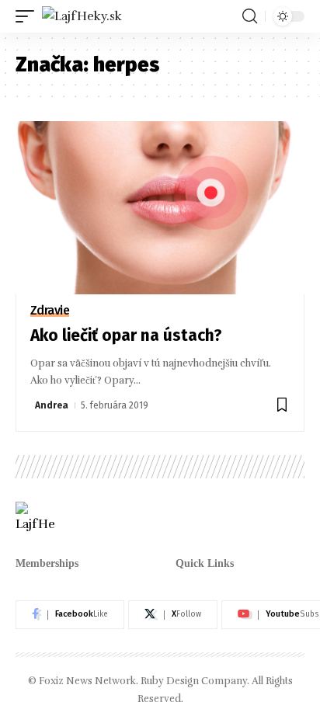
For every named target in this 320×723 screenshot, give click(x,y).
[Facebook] (70, 615)
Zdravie (50, 310)
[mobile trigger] (29, 16)
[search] (249, 16)
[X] (172, 615)
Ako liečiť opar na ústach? (126, 335)
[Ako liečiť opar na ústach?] (160, 207)
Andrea (51, 405)
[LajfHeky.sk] (82, 16)
